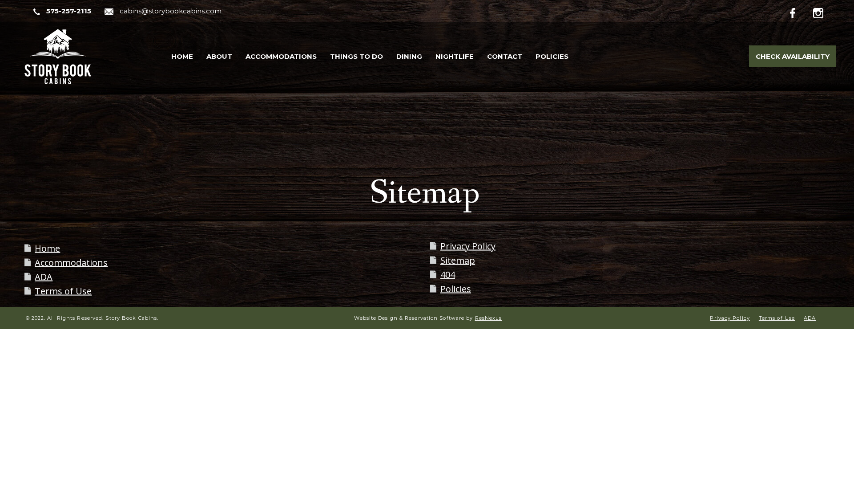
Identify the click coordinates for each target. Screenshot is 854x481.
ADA (43, 277)
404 (447, 275)
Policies (455, 289)
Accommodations (71, 263)
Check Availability (793, 56)
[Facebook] (799, 11)
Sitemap (457, 260)
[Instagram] (824, 11)
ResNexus (488, 318)
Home (47, 248)
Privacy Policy (467, 246)
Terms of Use (63, 291)
